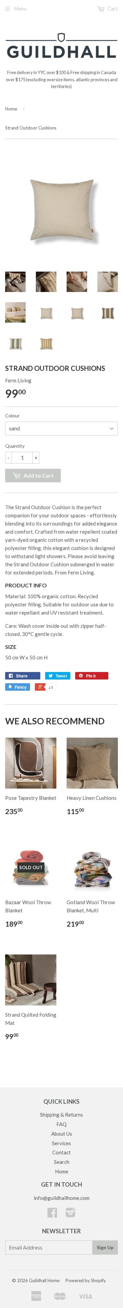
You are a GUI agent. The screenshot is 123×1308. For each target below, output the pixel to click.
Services (61, 1143)
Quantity (15, 446)
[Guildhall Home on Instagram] (70, 1214)
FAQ (61, 1124)
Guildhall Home (44, 1280)
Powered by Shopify (86, 1280)
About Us (61, 1134)
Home (11, 108)
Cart (112, 8)
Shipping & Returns (61, 1115)
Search (61, 1162)
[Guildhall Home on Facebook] (52, 1214)
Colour (12, 415)
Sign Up (105, 1247)
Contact (61, 1152)
